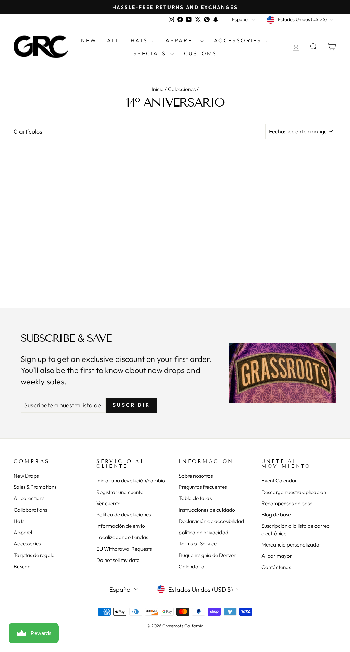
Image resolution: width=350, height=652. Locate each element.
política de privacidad (203, 532)
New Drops (26, 475)
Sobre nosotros (196, 475)
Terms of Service (198, 543)
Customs (200, 53)
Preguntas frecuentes (203, 487)
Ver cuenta (108, 503)
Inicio (158, 89)
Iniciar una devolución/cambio (130, 480)
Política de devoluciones (123, 514)
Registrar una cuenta (120, 492)
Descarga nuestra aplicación (293, 492)
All (113, 40)
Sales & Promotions (35, 487)
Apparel (182, 40)
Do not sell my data (118, 560)
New (89, 40)
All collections (29, 498)
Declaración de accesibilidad (211, 521)
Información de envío (120, 526)
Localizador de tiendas (122, 537)
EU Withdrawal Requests (124, 548)
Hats (140, 40)
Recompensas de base (286, 503)
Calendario (191, 566)
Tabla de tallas (195, 498)
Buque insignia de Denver (207, 555)
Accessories (239, 40)
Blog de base (276, 514)
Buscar (22, 566)
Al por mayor (276, 556)
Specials (151, 53)
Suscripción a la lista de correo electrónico (295, 529)
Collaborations (30, 510)
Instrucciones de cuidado (207, 510)
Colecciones (182, 89)
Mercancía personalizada (290, 544)
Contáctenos (276, 567)
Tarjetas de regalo (34, 555)
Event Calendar (279, 480)
